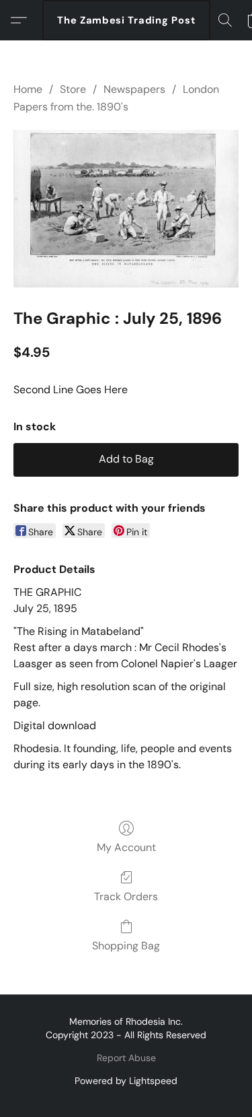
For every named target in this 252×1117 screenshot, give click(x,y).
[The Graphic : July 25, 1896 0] (126, 208)
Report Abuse (126, 1058)
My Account (126, 847)
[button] (126, 20)
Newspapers (134, 89)
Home (27, 89)
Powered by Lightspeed (126, 1081)
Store (73, 89)
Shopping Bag (126, 946)
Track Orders (126, 896)
